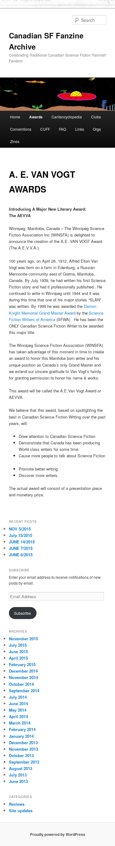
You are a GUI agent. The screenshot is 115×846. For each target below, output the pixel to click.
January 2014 (21, 736)
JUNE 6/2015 (21, 555)
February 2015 (22, 664)
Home (15, 116)
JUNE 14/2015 (22, 542)
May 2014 (17, 710)
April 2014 (18, 716)
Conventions (20, 129)
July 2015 (18, 645)
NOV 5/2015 (20, 529)
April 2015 (18, 658)
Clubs (96, 116)
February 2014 (22, 729)
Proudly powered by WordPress (57, 834)
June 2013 (18, 781)
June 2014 (18, 703)
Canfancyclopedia (67, 116)
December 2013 (23, 742)
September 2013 (24, 762)
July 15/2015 (20, 535)
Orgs (97, 129)
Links (79, 129)
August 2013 (20, 768)
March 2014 (19, 723)
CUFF (45, 129)
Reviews (17, 804)
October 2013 (21, 755)
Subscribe (22, 613)
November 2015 (23, 638)
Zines (14, 141)
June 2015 (18, 651)
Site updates (21, 810)
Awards (36, 117)
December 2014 (23, 671)
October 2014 (21, 684)
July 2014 (18, 697)
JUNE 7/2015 (21, 548)
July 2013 (18, 775)
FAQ (62, 129)
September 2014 (24, 690)
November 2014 (23, 677)
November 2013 (23, 749)
